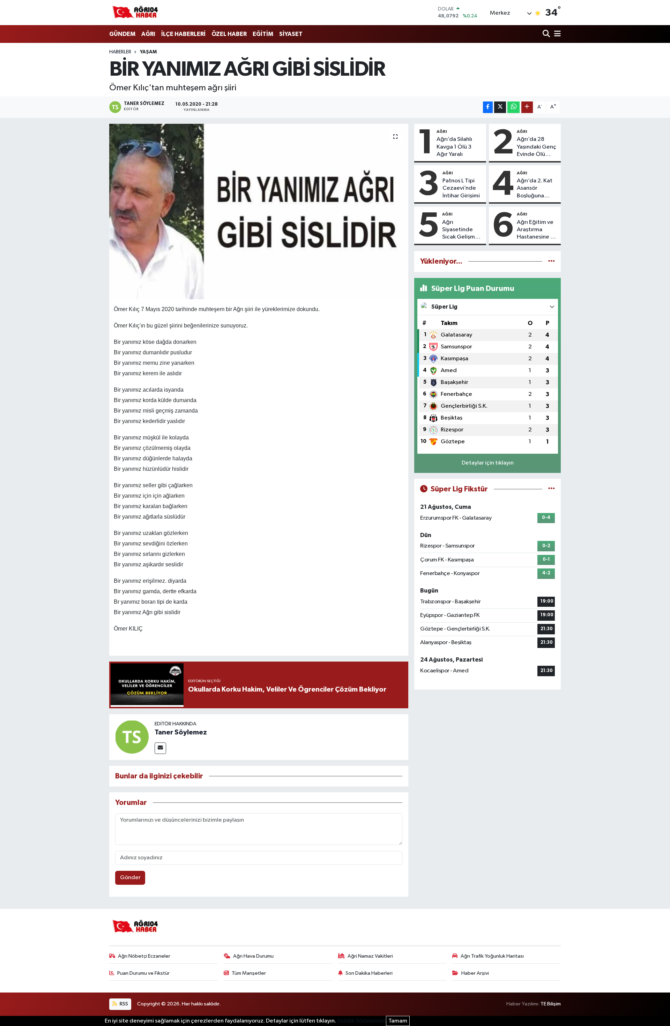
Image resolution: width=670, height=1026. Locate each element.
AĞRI (148, 34)
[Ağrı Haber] (135, 12)
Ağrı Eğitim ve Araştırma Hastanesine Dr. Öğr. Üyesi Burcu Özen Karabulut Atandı (537, 230)
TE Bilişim (551, 1003)
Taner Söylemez (181, 732)
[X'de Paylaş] (500, 107)
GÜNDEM (122, 34)
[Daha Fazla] (527, 107)
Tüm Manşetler (249, 973)
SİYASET (291, 34)
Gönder (130, 878)
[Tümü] (551, 261)
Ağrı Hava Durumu (253, 956)
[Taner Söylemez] (132, 737)
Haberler (120, 52)
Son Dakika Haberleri (369, 973)
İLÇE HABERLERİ (183, 34)
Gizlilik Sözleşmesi (361, 1021)
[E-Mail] (160, 748)
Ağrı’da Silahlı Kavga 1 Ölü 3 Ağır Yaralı (454, 146)
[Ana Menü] (556, 34)
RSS (123, 1003)
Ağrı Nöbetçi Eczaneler (144, 956)
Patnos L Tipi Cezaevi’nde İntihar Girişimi (461, 188)
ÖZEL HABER (229, 34)
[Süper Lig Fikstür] (551, 489)
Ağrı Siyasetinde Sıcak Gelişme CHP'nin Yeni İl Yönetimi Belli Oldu (460, 230)
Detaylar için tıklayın (488, 463)
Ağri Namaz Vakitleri (370, 956)
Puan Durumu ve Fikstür (143, 973)
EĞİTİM (263, 34)
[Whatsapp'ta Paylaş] (513, 107)
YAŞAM (148, 52)
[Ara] (547, 34)
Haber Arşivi (475, 973)
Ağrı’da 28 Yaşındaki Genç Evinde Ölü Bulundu (536, 147)
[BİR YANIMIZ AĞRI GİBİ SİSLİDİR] (258, 211)
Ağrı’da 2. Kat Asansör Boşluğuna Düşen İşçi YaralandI (534, 188)
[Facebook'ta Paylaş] (488, 107)
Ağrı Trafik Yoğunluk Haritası (492, 956)
